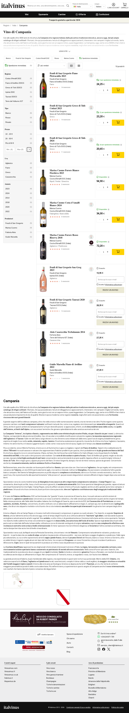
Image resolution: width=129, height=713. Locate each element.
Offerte (82, 14)
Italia (14, 26)
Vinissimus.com (10, 668)
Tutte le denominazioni (55, 685)
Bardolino (92, 694)
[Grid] (79, 66)
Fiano (18, 168)
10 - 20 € (18, 134)
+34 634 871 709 (107, 637)
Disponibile (104, 177)
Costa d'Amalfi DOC (43, 58)
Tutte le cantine (52, 688)
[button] (114, 6)
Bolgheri (91, 685)
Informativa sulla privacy (100, 707)
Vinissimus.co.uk (11, 675)
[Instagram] (99, 649)
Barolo (91, 678)
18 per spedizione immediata (110, 145)
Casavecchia (18, 177)
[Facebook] (104, 649)
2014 (18, 198)
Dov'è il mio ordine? (108, 634)
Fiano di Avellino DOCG (18, 83)
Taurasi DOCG (18, 97)
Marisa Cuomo (69, 58)
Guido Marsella (18, 237)
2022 (18, 211)
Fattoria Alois (18, 232)
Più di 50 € (18, 143)
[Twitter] (109, 649)
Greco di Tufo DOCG (18, 88)
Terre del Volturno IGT (18, 101)
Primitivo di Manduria (96, 671)
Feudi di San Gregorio (23, 58)
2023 (18, 189)
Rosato (18, 122)
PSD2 (21, 642)
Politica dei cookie (117, 707)
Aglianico (18, 163)
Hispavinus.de (10, 681)
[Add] (118, 90)
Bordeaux (50, 678)
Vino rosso (50, 668)
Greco (18, 172)
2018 (18, 202)
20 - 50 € (18, 139)
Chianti (91, 698)
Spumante (43, 14)
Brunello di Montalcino (97, 688)
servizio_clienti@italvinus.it (112, 645)
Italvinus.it (8, 678)
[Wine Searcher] (101, 619)
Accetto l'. (110, 285)
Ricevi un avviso (110, 290)
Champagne (51, 681)
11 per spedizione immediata (110, 112)
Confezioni (104, 14)
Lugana (91, 675)
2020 (18, 207)
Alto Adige (92, 691)
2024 (18, 193)
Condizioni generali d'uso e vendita (78, 707)
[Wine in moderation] (33, 648)
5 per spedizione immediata (110, 80)
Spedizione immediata (90, 58)
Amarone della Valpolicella (98, 681)
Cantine (62, 14)
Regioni (6, 26)
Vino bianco (51, 671)
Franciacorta (93, 668)
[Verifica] (29, 149)
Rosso (57, 58)
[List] (71, 66)
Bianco (8, 58)
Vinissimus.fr (9, 671)
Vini (26, 14)
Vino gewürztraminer (54, 675)
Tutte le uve (51, 691)
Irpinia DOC (18, 92)
